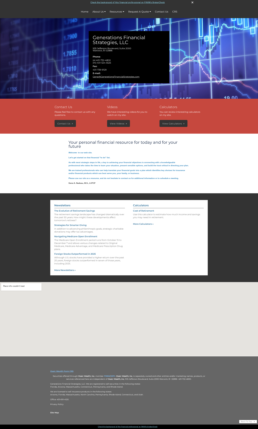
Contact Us (161, 11)
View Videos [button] (117, 123)
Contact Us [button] (63, 123)
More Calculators (143, 224)
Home (84, 11)
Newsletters (62, 205)
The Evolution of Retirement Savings (74, 211)
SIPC (113, 376)
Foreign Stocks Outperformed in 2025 (75, 254)
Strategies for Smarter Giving (70, 225)
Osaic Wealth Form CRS (62, 371)
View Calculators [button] (172, 123)
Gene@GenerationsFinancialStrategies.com (116, 76)
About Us (98, 11)
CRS (174, 11)
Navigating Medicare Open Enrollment (75, 236)
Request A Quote (138, 11)
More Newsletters (65, 270)
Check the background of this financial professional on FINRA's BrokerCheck (127, 2)
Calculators (141, 205)
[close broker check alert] (192, 2)
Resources (116, 11)
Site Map (54, 412)
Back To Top (246, 422)
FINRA (107, 376)
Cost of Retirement (143, 211)
